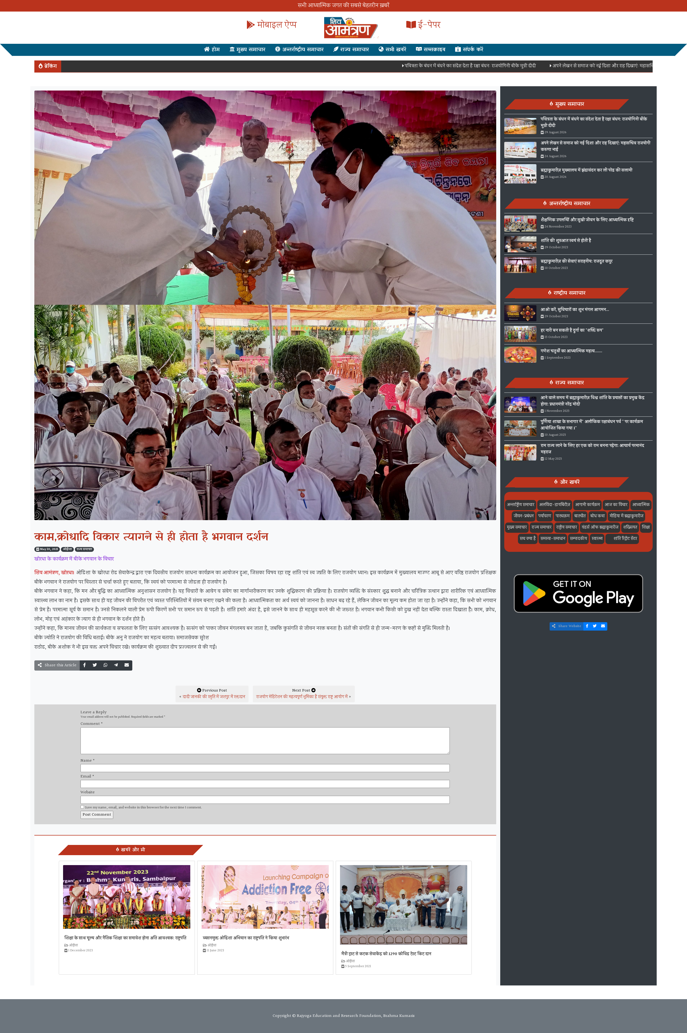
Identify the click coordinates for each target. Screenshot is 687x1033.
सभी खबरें (395, 49)
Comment (92, 724)
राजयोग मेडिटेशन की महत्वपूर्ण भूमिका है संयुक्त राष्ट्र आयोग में (302, 697)
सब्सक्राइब (433, 49)
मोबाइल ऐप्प (276, 25)
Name (88, 761)
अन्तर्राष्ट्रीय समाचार (302, 49)
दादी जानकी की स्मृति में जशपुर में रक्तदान (214, 697)
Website (88, 792)
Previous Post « (212, 693)
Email (87, 776)
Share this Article (60, 665)
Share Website (569, 626)
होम (215, 49)
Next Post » (303, 693)
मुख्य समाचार (250, 49)
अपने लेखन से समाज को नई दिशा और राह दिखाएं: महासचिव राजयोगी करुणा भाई (561, 66)
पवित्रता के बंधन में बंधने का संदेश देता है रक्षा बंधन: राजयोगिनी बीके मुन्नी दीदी (410, 66)
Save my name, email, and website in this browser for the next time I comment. (143, 807)
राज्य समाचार (353, 49)
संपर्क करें (472, 49)
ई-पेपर (428, 25)
